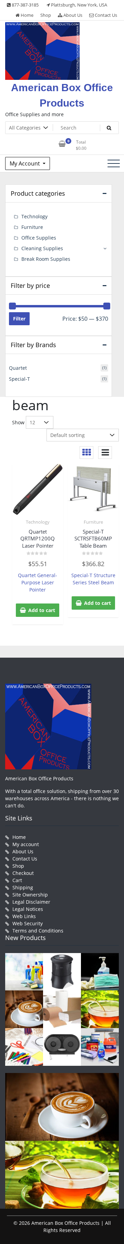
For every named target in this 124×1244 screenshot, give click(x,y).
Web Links (24, 916)
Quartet (18, 368)
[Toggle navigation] (113, 163)
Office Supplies (38, 237)
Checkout (23, 873)
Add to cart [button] (41, 610)
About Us (72, 15)
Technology (38, 522)
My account (25, 844)
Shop (45, 15)
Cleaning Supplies (42, 248)
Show (18, 422)
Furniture (93, 522)
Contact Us (105, 15)
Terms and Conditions (37, 930)
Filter (19, 318)
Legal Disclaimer (31, 902)
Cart (17, 880)
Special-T (19, 379)
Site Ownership (30, 894)
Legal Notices (27, 909)
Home (26, 15)
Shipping (22, 887)
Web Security (27, 923)
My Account (25, 163)
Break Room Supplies (45, 259)
